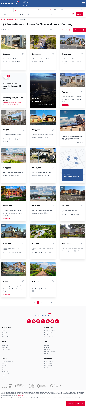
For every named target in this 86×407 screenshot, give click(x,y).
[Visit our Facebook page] (29, 321)
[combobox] (67, 10)
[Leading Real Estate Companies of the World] (25, 3)
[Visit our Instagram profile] (38, 321)
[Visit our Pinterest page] (52, 321)
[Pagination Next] (51, 302)
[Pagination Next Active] (8, 29)
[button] (59, 10)
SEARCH (79, 14)
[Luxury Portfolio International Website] (20, 386)
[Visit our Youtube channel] (48, 321)
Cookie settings (60, 403)
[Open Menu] (83, 3)
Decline (70, 403)
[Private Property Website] (42, 386)
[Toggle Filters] (73, 14)
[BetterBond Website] (7, 386)
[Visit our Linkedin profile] (34, 321)
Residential (10, 19)
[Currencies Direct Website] (56, 385)
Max (51, 14)
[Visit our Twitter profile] (43, 321)
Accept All (80, 403)
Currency (6, 14)
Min (28, 14)
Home (3, 19)
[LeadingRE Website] (32, 386)
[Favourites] (23, 54)
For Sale (17, 19)
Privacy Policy (20, 395)
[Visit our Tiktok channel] (57, 321)
